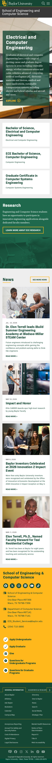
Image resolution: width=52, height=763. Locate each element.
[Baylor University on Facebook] (15, 753)
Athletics (8, 698)
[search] (42, 4)
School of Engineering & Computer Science (23, 574)
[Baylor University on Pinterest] (37, 753)
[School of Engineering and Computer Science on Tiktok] (38, 585)
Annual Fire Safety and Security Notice (13, 729)
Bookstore (8, 706)
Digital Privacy (10, 738)
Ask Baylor (9, 702)
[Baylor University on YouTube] (42, 753)
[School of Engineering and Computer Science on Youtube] (32, 585)
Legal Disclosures (11, 742)
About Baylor (9, 694)
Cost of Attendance (12, 734)
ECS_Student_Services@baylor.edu (25, 621)
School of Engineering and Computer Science (21, 12)
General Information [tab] (14, 690)
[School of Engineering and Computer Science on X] (12, 585)
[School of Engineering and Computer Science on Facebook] (5, 585)
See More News (40, 279)
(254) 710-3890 (16, 626)
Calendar (8, 710)
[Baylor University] (17, 3)
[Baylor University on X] (26, 753)
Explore (11, 100)
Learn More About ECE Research (23, 230)
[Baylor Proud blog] (9, 753)
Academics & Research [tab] (38, 690)
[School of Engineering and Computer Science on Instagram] (18, 585)
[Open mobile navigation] (48, 4)
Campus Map (10, 714)
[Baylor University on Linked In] (31, 753)
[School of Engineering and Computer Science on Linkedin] (25, 585)
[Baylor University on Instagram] (20, 753)
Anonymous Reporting (13, 724)
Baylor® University (23, 757)
